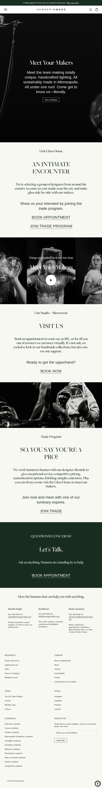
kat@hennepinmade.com (49, 616)
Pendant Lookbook (12, 732)
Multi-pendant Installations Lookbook (19, 737)
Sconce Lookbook (11, 728)
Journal (57, 669)
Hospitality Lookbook (13, 745)
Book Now (51, 371)
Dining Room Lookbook (13, 753)
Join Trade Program (51, 226)
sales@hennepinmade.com (19, 617)
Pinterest (57, 705)
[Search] (90, 9)
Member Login (10, 705)
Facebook (58, 701)
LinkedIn (57, 709)
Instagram (58, 696)
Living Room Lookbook (13, 766)
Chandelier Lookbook (13, 741)
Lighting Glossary (11, 665)
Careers (57, 678)
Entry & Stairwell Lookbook (15, 758)
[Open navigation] (5, 9)
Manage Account (11, 678)
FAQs (7, 669)
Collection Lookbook (12, 724)
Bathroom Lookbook (12, 749)
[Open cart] (96, 9)
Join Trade (51, 511)
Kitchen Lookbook (11, 762)
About (56, 665)
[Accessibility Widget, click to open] (98, 784)
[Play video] (51, 280)
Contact (8, 709)
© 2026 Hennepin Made (15, 781)
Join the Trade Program (14, 696)
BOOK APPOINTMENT (51, 575)
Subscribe (60, 740)
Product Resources (12, 661)
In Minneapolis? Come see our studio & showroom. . (51, 3)
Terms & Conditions (12, 673)
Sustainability (59, 673)
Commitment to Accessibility (65, 682)
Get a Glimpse (51, 100)
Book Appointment (51, 217)
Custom (8, 701)
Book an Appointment (62, 661)
